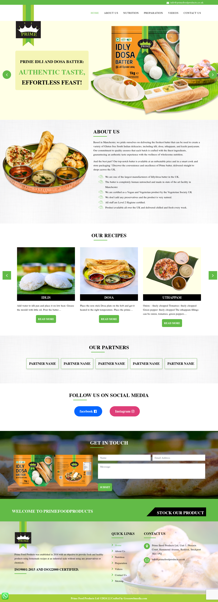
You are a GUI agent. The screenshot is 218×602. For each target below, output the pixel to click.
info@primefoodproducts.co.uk (187, 2)
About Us (111, 12)
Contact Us (192, 12)
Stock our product (180, 512)
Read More (46, 319)
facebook (86, 411)
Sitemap (119, 581)
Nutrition (131, 12)
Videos (173, 12)
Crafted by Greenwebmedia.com (129, 598)
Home (95, 12)
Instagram (122, 411)
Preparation (153, 12)
